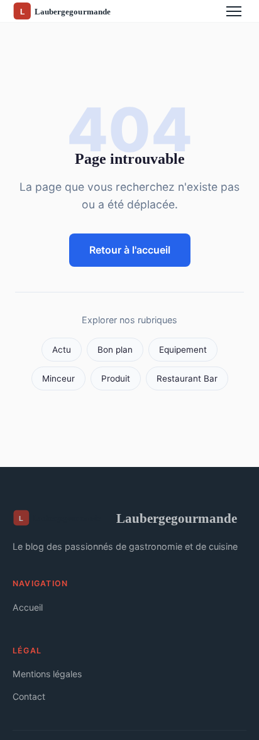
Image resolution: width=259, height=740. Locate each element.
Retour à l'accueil (129, 250)
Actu (61, 350)
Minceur (58, 378)
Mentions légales (47, 673)
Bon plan (115, 350)
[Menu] (233, 11)
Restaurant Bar (187, 378)
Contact (29, 696)
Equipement (183, 350)
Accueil (28, 607)
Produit (115, 378)
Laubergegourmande (176, 518)
